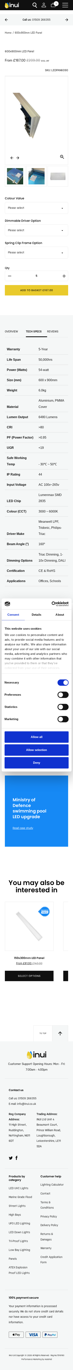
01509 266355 (36, 19)
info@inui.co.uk (26, 1103)
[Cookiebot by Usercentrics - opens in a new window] (52, 603)
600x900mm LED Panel (28, 32)
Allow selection (36, 750)
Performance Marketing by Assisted (36, 1359)
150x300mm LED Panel (29, 958)
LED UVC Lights (18, 1188)
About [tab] (59, 614)
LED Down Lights (19, 1232)
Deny (36, 762)
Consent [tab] (13, 614)
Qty (7, 268)
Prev (6, 19)
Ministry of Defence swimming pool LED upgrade (29, 808)
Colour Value (14, 198)
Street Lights (17, 1205)
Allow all (36, 737)
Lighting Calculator (52, 1184)
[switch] (63, 695)
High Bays (15, 1214)
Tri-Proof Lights (18, 1241)
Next (66, 19)
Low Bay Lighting (19, 1249)
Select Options (29, 976)
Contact (45, 1193)
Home (8, 32)
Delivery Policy (49, 1225)
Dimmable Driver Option (23, 221)
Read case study (23, 828)
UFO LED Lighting (19, 1223)
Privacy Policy (48, 1216)
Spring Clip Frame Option (23, 243)
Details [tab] (36, 614)
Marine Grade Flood (20, 1197)
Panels (13, 1258)
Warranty (45, 1248)
